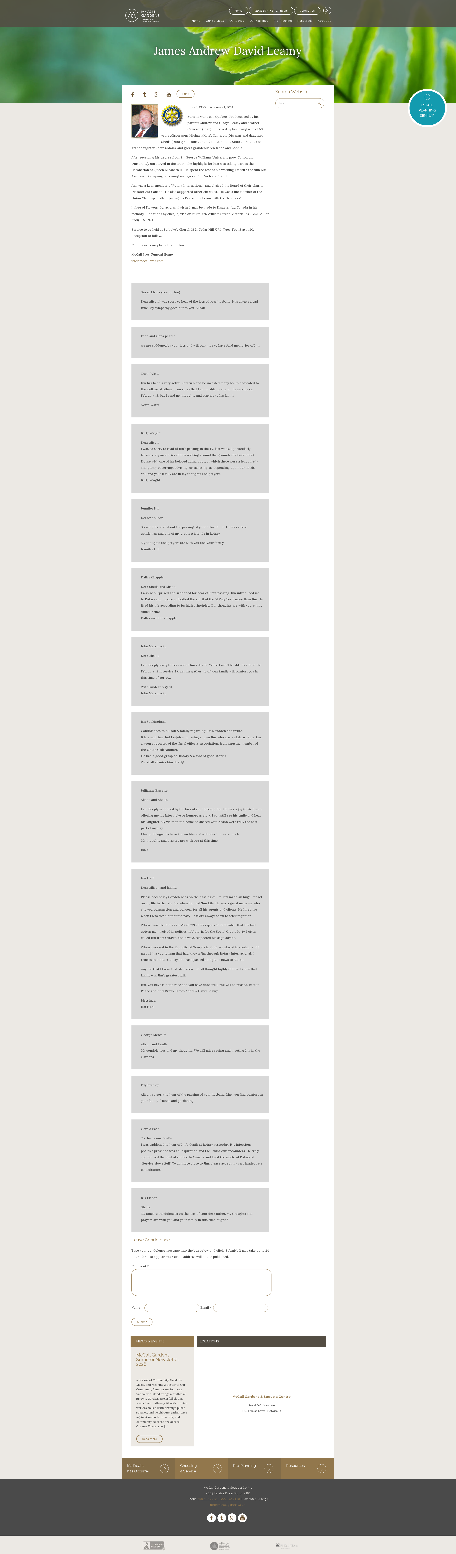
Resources (304, 20)
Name (135, 1308)
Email (204, 1308)
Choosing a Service (188, 1468)
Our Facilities (259, 20)
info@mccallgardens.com (228, 1504)
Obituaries (236, 20)
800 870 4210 (230, 1499)
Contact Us (307, 10)
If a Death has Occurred (138, 1468)
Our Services (215, 20)
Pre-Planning (283, 20)
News (238, 10)
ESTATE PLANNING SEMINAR (427, 110)
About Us (324, 20)
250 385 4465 (208, 1499)
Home (196, 20)
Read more (149, 1439)
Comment (140, 1266)
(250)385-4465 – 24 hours (271, 10)
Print (185, 93)
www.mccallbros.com (147, 261)
